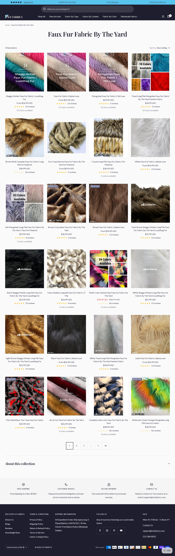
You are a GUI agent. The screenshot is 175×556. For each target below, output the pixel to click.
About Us (9, 519)
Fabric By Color (110, 16)
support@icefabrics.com (154, 531)
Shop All (41, 16)
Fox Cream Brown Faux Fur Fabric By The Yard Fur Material (66, 163)
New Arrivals (55, 16)
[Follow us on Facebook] (100, 530)
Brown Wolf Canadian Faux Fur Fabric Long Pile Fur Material (25, 163)
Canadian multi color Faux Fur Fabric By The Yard (108, 421)
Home (7, 25)
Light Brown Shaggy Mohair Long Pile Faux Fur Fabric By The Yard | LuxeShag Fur (24, 360)
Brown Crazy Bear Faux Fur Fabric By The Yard (66, 228)
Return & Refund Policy (40, 528)
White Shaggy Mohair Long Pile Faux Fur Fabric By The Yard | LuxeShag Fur (150, 294)
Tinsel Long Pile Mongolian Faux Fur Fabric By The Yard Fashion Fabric (150, 97)
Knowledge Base (12, 532)
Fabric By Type (71, 16)
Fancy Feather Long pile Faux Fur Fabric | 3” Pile (67, 294)
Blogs (7, 524)
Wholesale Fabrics (129, 16)
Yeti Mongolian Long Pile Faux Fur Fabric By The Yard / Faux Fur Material (24, 228)
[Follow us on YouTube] (121, 530)
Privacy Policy (36, 519)
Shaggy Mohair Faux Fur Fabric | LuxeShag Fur (24, 97)
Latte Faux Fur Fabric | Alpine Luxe (150, 358)
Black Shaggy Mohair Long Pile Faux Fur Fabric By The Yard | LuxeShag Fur (24, 294)
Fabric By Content (91, 16)
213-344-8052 (149, 536)
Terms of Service (37, 532)
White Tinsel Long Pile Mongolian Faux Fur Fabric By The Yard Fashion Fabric (108, 360)
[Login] (163, 16)
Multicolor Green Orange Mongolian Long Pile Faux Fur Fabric (150, 421)
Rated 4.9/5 (28, 2)
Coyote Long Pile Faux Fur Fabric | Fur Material (108, 163)
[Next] (105, 445)
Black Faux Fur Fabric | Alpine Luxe (66, 358)
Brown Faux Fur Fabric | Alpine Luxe (108, 227)
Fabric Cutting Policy (39, 537)
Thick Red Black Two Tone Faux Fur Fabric (24, 420)
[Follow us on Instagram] (107, 530)
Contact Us (148, 525)
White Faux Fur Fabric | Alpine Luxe (150, 161)
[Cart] (168, 16)
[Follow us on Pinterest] (114, 530)
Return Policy (72, 526)
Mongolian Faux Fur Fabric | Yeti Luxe (108, 96)
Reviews (8, 528)
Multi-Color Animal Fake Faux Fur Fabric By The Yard (108, 294)
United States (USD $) (15, 547)
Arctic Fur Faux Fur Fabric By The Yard (66, 420)
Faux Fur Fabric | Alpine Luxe (66, 96)
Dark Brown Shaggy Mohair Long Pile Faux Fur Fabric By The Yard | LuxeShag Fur (150, 228)
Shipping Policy (36, 524)
